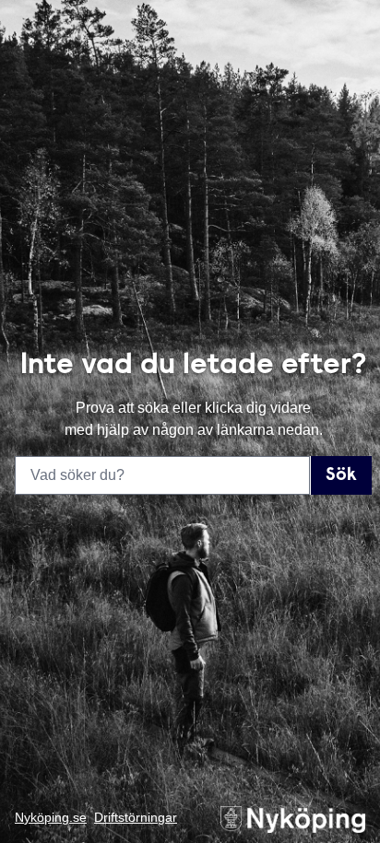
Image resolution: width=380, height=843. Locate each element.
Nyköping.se (51, 817)
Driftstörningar (135, 817)
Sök (341, 475)
